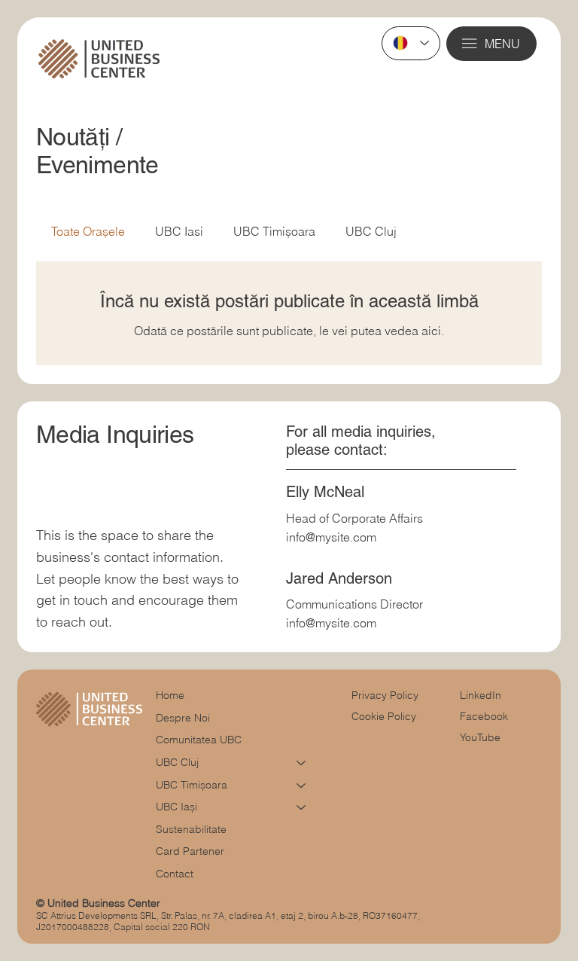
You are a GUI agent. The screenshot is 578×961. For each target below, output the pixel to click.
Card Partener (190, 851)
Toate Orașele (88, 231)
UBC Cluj (371, 231)
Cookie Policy (383, 716)
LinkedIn (480, 695)
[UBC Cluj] (302, 763)
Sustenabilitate (191, 829)
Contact (174, 873)
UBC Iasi (179, 231)
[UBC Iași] (302, 807)
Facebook (484, 716)
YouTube (480, 737)
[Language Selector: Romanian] (411, 43)
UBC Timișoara (274, 231)
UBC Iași (176, 806)
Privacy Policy (384, 695)
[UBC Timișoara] (302, 785)
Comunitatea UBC (199, 739)
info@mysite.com (331, 537)
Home (170, 695)
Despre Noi (183, 718)
